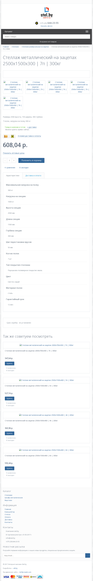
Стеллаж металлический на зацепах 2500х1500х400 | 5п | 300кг (31, 386)
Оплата (8, 517)
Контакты (8, 522)
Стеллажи (15, 47)
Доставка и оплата (33, 175)
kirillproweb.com (25, 572)
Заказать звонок (46, 26)
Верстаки (8, 500)
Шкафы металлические (14, 498)
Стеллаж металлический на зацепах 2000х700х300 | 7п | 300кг (31, 351)
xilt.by (15, 568)
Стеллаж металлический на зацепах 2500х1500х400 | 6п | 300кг (31, 455)
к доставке (32, 127)
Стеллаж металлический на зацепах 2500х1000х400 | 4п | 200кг (31, 420)
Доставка (8, 519)
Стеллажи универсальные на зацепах (35, 47)
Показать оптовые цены (13, 153)
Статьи (7, 514)
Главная (6, 47)
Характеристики (12, 175)
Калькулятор (10, 512)
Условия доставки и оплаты (29, 136)
